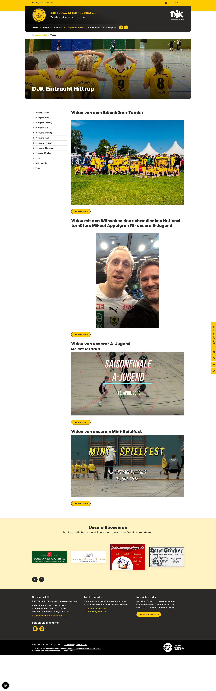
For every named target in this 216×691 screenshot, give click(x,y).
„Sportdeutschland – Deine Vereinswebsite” (84, 648)
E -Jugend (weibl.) (43, 153)
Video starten (79, 211)
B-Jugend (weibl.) (43, 118)
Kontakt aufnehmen (147, 614)
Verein (46, 27)
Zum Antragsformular (96, 608)
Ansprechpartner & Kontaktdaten (50, 615)
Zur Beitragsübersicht (96, 611)
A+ (178, 3)
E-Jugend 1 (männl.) (44, 143)
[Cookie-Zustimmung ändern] (5, 685)
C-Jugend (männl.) (43, 123)
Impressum (69, 644)
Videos (38, 168)
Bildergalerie (41, 163)
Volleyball (111, 27)
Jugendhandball (75, 27)
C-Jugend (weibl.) (43, 128)
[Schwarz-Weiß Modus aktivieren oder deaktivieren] (166, 3)
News (35, 27)
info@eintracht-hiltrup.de (45, 3)
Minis (37, 158)
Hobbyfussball (95, 27)
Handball (58, 27)
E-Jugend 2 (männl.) (44, 148)
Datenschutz (81, 644)
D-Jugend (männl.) (43, 133)
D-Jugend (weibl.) (43, 138)
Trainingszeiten (42, 112)
